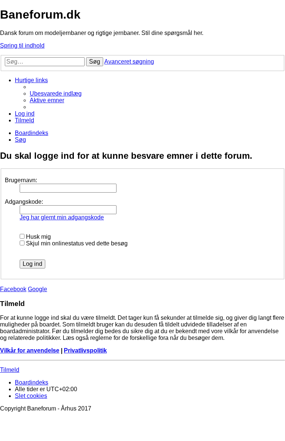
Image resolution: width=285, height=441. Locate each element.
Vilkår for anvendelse (29, 350)
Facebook (13, 289)
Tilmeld (9, 370)
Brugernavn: (21, 180)
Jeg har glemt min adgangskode (62, 217)
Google (37, 289)
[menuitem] (56, 93)
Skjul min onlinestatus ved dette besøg (76, 243)
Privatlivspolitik (85, 350)
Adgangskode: (24, 202)
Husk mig (37, 237)
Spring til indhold (22, 45)
